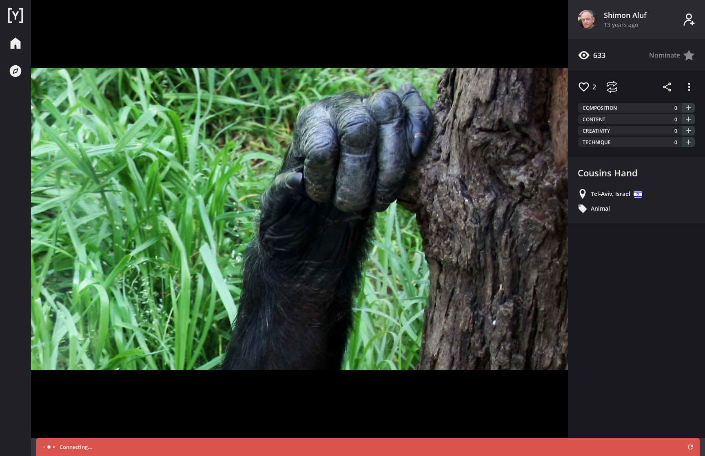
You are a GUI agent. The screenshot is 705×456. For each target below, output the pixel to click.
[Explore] (15, 71)
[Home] (15, 15)
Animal (600, 208)
